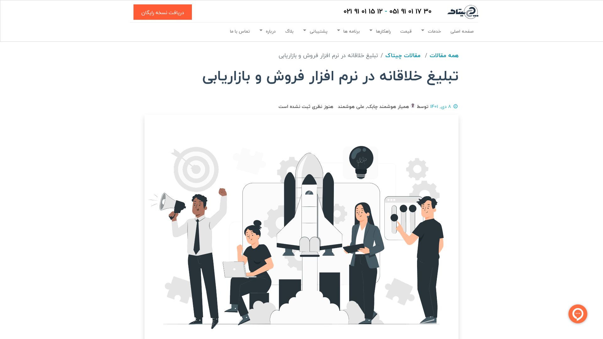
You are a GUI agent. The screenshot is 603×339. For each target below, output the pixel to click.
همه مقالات (444, 56)
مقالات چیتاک (403, 56)
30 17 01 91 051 (410, 12)
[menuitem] (462, 31)
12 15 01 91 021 (363, 12)
